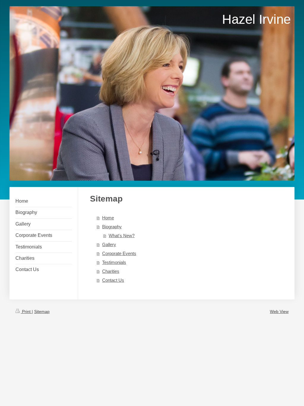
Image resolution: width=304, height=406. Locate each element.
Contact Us (113, 280)
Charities (110, 271)
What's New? (121, 235)
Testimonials (114, 262)
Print (26, 311)
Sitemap (42, 311)
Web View (279, 311)
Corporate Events (119, 253)
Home (108, 217)
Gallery (109, 244)
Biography (112, 226)
